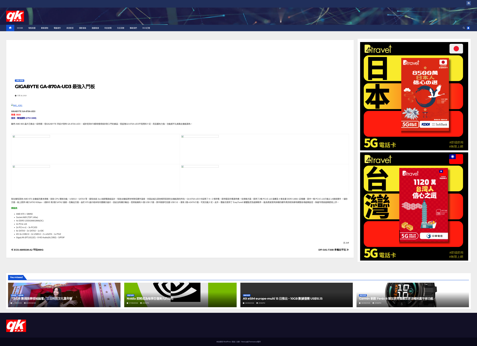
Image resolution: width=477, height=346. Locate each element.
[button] (464, 28)
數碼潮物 (44, 28)
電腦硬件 (57, 28)
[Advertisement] (180, 57)
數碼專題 (13, 295)
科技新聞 (108, 28)
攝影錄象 (82, 28)
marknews (31, 303)
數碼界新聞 (130, 295)
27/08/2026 (17, 303)
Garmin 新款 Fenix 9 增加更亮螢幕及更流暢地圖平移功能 (396, 298)
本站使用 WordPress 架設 (226, 342)
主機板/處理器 (19, 80)
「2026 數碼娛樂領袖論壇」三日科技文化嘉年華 (41, 298)
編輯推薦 (20, 295)
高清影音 (70, 28)
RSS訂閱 (146, 28)
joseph (145, 303)
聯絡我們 (133, 28)
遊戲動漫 (95, 28)
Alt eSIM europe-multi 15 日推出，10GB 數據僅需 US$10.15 (282, 298)
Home (20, 28)
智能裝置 (32, 28)
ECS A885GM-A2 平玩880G (28, 249)
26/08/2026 (250, 303)
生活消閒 (120, 28)
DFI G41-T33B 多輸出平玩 (332, 249)
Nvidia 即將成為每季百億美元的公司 (150, 298)
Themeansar (253, 342)
